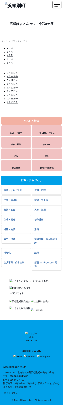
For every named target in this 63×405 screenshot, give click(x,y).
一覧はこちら (17, 293)
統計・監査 (9, 209)
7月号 (10, 59)
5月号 (10, 52)
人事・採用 (40, 209)
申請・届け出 (10, 200)
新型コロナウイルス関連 (45, 264)
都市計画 (38, 219)
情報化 (7, 252)
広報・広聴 (40, 190)
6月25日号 (12, 91)
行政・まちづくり (19, 41)
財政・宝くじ (41, 200)
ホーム (4, 41)
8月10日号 (12, 102)
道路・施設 (9, 229)
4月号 (10, 48)
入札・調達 (9, 219)
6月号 (10, 55)
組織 (36, 252)
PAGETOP (31, 340)
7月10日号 (12, 95)
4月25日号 (12, 76)
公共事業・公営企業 (14, 262)
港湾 (36, 229)
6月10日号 (12, 87)
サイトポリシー (12, 393)
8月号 (10, 63)
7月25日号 (12, 98)
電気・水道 (9, 239)
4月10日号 (12, 73)
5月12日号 (12, 80)
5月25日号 (12, 84)
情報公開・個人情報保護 (45, 241)
